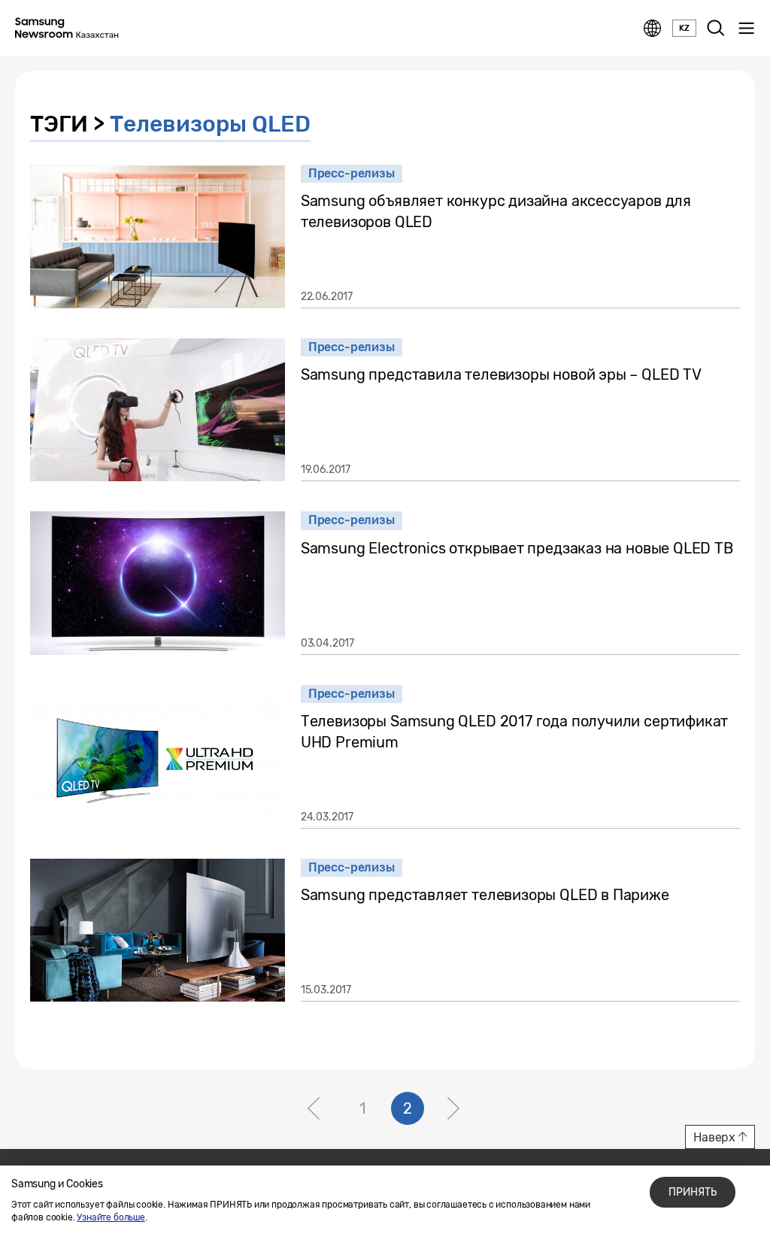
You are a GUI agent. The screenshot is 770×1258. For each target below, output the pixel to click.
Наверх (714, 1137)
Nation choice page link (653, 29)
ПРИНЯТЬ (692, 1192)
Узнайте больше (110, 1217)
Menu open (746, 29)
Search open (716, 29)
